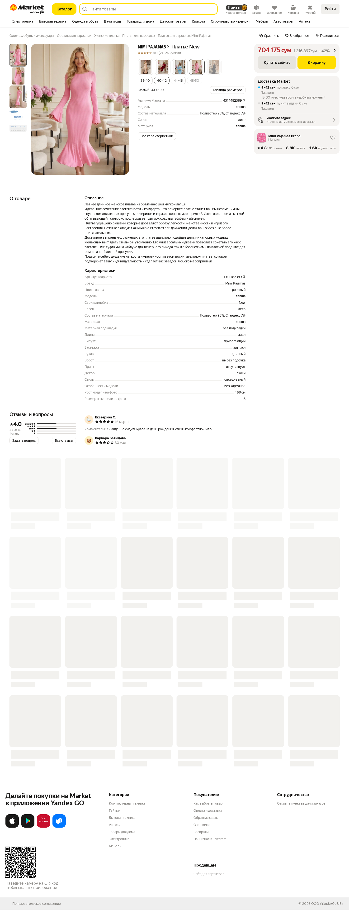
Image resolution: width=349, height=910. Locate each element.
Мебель (115, 846)
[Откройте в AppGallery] (43, 826)
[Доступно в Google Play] (27, 826)
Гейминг (115, 810)
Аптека (114, 825)
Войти (330, 9)
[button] (145, 67)
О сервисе (201, 825)
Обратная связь (205, 818)
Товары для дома (122, 832)
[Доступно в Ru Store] (59, 826)
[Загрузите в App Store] (12, 826)
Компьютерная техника (127, 803)
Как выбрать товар (207, 803)
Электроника (119, 839)
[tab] (22, 22)
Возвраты (201, 832)
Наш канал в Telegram (209, 839)
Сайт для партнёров (208, 874)
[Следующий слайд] (121, 109)
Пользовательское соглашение (36, 903)
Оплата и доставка (207, 810)
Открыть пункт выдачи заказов (301, 803)
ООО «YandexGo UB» (327, 903)
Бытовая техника (122, 818)
